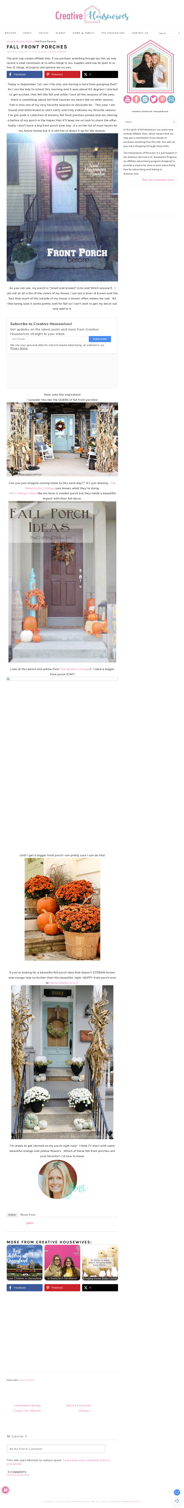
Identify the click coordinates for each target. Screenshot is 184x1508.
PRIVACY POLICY (131, 1502)
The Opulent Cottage (75, 669)
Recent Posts (28, 1214)
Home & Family (24, 41)
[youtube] (127, 102)
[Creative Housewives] (92, 21)
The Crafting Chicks (23, 493)
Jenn (29, 1223)
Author (12, 1214)
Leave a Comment (57, 51)
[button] (112, 138)
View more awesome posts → (160, 179)
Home (10, 41)
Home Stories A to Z (64, 983)
